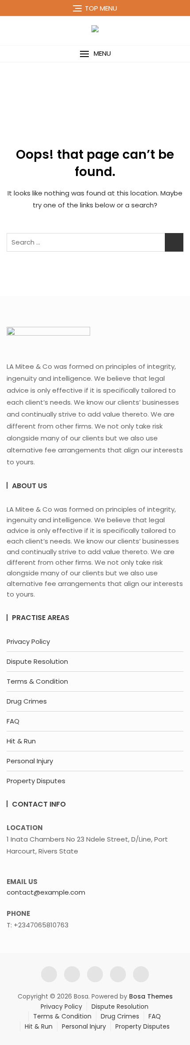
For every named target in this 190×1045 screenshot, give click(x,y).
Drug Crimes (27, 701)
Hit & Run (21, 741)
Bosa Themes (151, 996)
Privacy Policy (28, 641)
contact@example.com (46, 892)
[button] (95, 53)
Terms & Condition (37, 681)
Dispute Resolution (37, 661)
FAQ (13, 721)
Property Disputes (36, 780)
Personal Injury (30, 761)
